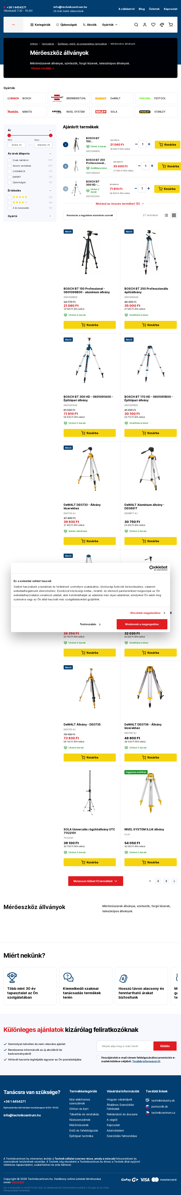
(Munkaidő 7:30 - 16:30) (18, 10)
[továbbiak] (174, 881)
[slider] (9, 135)
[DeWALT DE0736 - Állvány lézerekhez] (150, 688)
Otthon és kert (79, 1109)
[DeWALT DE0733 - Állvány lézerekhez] (90, 468)
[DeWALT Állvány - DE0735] (90, 688)
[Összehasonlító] (161, 24)
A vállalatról (126, 9)
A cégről (112, 1119)
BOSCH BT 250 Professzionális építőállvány (96, 161)
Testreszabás (88, 624)
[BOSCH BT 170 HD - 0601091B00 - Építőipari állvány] (150, 360)
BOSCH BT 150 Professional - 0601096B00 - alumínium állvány (94, 140)
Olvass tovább (41, 68)
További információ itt (146, 1061)
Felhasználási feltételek (17, 1190)
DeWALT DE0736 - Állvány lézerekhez (143, 726)
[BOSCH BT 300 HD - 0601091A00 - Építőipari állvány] (76, 189)
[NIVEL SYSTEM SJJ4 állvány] (150, 792)
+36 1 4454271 (16, 7)
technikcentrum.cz (163, 1112)
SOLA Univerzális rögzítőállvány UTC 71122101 (89, 831)
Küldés (165, 1046)
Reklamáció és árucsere (122, 1114)
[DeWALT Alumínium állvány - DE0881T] (150, 468)
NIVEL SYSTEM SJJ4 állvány (144, 829)
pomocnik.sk (159, 1106)
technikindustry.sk (163, 1100)
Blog (142, 9)
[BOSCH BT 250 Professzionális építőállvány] (76, 166)
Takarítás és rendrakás (84, 1114)
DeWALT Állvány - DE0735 (82, 724)
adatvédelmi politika (74, 1187)
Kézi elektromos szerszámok (79, 1101)
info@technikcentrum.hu (22, 1115)
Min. (10, 140)
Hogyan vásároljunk (119, 1099)
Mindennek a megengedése (142, 624)
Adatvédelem (115, 1130)
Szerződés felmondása (122, 1136)
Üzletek (154, 9)
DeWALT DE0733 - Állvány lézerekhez (82, 506)
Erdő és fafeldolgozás (83, 1130)
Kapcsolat (170, 9)
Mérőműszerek (79, 1125)
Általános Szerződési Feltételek (120, 1107)
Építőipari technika (81, 1136)
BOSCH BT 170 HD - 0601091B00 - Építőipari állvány (148, 398)
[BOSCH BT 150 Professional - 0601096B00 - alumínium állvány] (76, 144)
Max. (37, 140)
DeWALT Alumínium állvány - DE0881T (144, 506)
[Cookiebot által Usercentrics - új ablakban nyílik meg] (151, 568)
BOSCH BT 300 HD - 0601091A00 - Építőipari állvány (94, 183)
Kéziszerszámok (79, 1119)
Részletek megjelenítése (145, 612)
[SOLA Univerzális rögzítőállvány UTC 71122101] (90, 792)
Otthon (34, 43)
